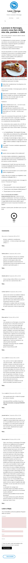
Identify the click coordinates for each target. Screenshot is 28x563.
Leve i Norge (14, 5)
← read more (9, 556)
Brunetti (11, 177)
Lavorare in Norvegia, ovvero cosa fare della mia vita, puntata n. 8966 (13, 30)
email (17, 18)
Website (3, 538)
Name (3, 529)
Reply (3, 245)
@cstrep (11, 18)
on (5, 236)
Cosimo (14, 12)
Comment (4, 516)
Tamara (3, 357)
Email (3, 534)
